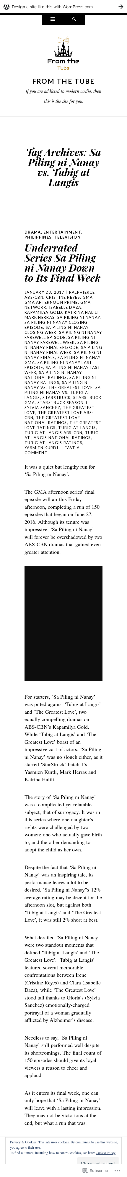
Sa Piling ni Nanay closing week (57, 330)
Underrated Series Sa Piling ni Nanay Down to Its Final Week (63, 262)
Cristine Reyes (63, 297)
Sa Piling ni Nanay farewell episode (63, 335)
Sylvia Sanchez (42, 407)
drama (33, 232)
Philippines (38, 237)
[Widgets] (53, 20)
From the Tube (63, 81)
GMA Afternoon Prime (51, 302)
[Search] (74, 20)
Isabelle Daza (65, 307)
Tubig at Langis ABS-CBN (53, 432)
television (67, 237)
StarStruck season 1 (63, 402)
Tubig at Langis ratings (53, 442)
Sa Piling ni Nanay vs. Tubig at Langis (63, 392)
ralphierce (82, 292)
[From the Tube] (63, 54)
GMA (88, 297)
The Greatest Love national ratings (52, 420)
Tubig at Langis (77, 427)
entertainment (62, 232)
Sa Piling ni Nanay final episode (62, 345)
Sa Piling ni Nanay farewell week (60, 340)
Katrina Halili (82, 312)
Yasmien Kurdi (41, 447)
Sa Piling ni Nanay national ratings (53, 375)
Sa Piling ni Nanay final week (63, 350)
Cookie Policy (105, 1152)
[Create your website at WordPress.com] (63, 6)
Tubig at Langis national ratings (62, 435)
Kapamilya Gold (43, 312)
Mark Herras (40, 317)
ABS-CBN (34, 297)
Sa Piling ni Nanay (78, 317)
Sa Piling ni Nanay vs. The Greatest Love (59, 385)
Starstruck (57, 397)
